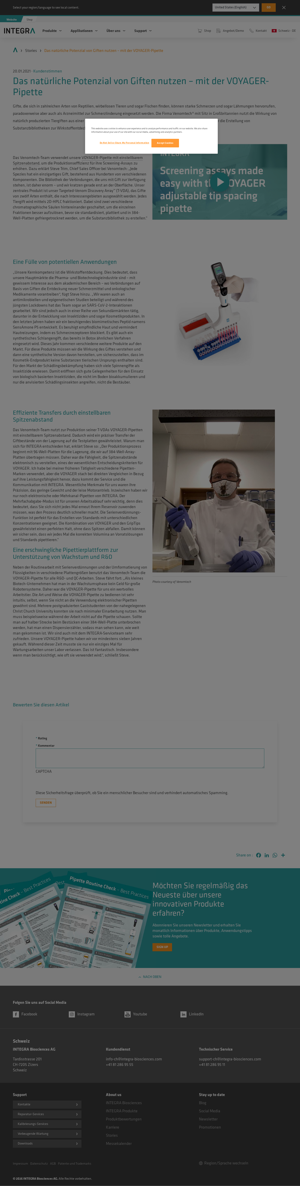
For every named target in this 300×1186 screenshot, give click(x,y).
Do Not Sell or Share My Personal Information (124, 142)
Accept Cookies (165, 143)
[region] (151, 136)
